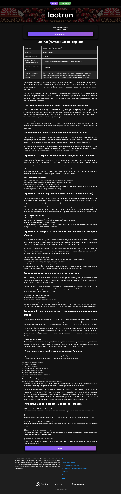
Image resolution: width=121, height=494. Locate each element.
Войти (54, 3)
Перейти (60, 448)
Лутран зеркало (60, 34)
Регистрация (65, 3)
